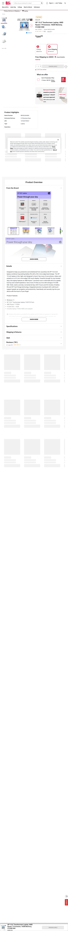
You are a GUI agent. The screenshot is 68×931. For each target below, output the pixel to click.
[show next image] (61, 209)
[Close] (58, 140)
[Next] (31, 25)
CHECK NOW (62, 94)
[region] (34, 145)
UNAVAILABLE (53, 66)
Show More (34, 259)
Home (3, 14)
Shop (37, 19)
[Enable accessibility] (66, 896)
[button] (60, 57)
